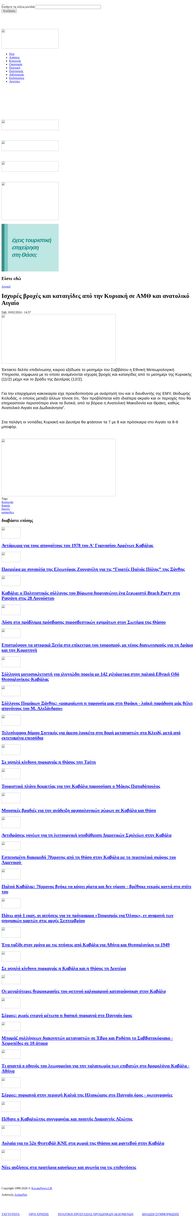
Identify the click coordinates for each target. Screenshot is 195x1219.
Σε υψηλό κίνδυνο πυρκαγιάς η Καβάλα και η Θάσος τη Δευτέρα (64, 968)
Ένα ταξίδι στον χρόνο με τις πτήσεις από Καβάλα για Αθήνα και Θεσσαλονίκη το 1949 (86, 944)
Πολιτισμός (16, 71)
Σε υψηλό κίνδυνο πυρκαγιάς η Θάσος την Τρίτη (49, 761)
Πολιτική (14, 67)
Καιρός (6, 505)
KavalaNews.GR (41, 1188)
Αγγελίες (14, 81)
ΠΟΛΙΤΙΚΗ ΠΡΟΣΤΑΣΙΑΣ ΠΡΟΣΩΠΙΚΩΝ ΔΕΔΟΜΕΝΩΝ (95, 1214)
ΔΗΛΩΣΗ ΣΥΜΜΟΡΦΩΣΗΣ (160, 1214)
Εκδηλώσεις (16, 78)
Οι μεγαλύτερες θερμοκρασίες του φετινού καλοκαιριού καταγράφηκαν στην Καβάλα (84, 991)
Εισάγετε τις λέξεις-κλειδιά (18, 6)
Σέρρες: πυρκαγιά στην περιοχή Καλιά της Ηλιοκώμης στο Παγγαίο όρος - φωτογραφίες (87, 1094)
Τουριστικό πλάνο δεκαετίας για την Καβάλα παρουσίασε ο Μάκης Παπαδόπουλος (81, 786)
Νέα (11, 54)
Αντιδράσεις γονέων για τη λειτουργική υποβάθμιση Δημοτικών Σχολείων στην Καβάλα (86, 835)
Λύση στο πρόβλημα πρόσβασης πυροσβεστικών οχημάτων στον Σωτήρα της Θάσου (84, 622)
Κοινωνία (15, 60)
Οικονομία (15, 64)
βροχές (6, 509)
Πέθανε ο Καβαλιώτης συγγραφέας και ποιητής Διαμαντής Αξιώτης (67, 1118)
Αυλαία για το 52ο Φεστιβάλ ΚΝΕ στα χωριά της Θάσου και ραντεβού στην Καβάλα (83, 1143)
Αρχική (6, 286)
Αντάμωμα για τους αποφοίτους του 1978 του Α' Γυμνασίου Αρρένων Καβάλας (77, 545)
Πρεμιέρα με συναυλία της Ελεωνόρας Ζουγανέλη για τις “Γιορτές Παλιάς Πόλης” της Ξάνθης (93, 569)
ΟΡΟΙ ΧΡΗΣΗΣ (39, 1214)
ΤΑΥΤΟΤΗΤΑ (11, 1214)
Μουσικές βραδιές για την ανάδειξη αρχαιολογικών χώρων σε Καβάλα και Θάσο (79, 810)
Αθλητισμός (16, 74)
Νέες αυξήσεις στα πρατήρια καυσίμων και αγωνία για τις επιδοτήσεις (69, 1167)
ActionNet (20, 1194)
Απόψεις (14, 57)
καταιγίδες (8, 512)
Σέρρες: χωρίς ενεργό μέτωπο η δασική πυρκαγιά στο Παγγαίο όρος (67, 1015)
